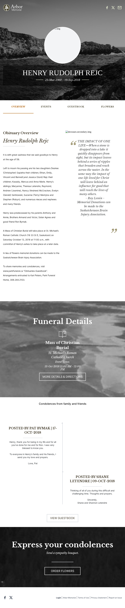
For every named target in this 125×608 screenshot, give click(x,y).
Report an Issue (115, 598)
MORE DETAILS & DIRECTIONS (62, 376)
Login (58, 598)
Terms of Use (83, 598)
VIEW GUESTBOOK (62, 518)
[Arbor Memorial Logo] (13, 7)
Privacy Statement (99, 598)
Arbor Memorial (69, 598)
